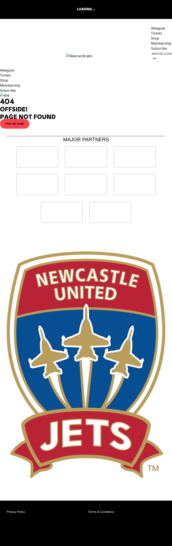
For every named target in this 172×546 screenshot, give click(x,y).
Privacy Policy (16, 511)
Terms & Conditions (101, 511)
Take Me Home (14, 123)
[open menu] (3, 56)
